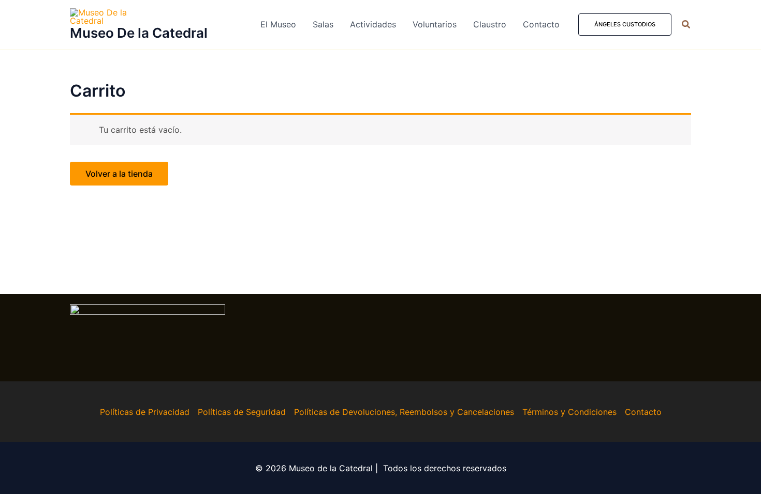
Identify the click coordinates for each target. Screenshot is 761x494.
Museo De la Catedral (139, 33)
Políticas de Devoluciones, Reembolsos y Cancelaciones (404, 412)
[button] (624, 24)
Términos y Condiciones (569, 412)
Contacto (643, 412)
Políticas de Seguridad (242, 412)
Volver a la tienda (119, 173)
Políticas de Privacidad (144, 412)
